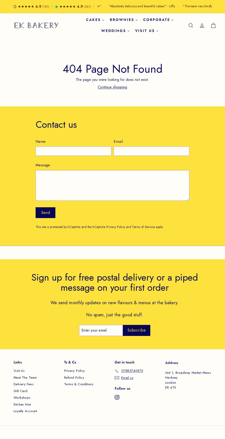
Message (43, 165)
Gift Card (20, 391)
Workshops (22, 397)
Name (41, 141)
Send (45, 212)
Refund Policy (74, 377)
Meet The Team (25, 377)
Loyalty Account (25, 411)
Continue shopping (112, 87)
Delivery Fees (24, 384)
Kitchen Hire (22, 404)
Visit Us (19, 370)
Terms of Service (143, 227)
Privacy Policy (115, 227)
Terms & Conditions (78, 384)
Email (118, 141)
